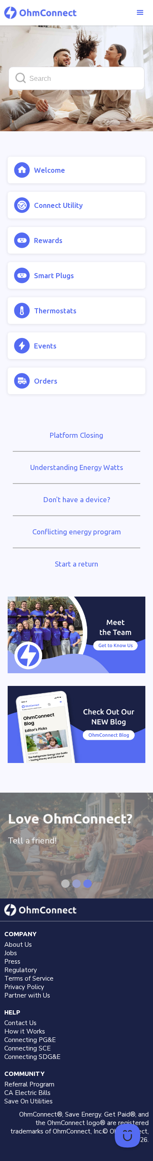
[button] (140, 12)
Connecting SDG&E (32, 1057)
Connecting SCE (27, 1048)
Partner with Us (27, 995)
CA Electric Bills (27, 1093)
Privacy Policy (24, 987)
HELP (12, 1012)
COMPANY (20, 933)
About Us (18, 944)
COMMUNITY (24, 1073)
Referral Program (29, 1084)
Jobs (10, 953)
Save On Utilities (28, 1101)
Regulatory (20, 970)
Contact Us (20, 1023)
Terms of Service (29, 978)
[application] (127, 1136)
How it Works (24, 1031)
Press (12, 961)
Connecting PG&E (30, 1040)
